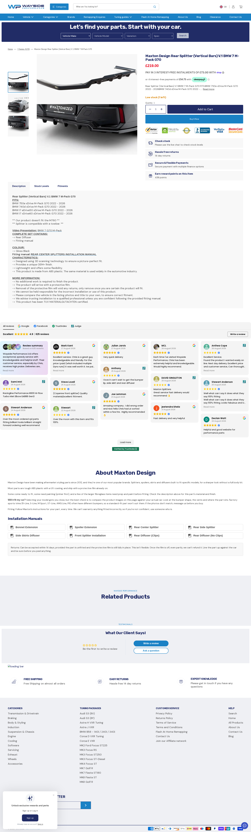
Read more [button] (8, 370)
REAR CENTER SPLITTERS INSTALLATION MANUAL (63, 254)
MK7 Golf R (86, 768)
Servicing (13, 750)
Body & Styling (17, 722)
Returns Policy (164, 718)
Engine (12, 736)
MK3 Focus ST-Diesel (92, 759)
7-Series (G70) (23, 49)
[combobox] (116, 6)
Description (19, 186)
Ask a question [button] (151, 650)
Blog (231, 736)
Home (10, 49)
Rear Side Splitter (204, 527)
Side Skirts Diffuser (28, 535)
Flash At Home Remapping (172, 732)
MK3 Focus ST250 (91, 754)
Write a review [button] (237, 334)
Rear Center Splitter (146, 527)
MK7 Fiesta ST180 (90, 772)
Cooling (12, 741)
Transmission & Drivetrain (23, 713)
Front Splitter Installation (90, 535)
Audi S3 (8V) (87, 713)
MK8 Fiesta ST (88, 777)
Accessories (15, 763)
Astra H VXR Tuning (91, 722)
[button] (233, 7)
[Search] (155, 7)
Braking (12, 718)
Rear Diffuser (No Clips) (208, 535)
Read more (208, 89)
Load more (125, 442)
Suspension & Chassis (21, 732)
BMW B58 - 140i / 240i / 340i (97, 732)
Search (183, 35)
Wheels (12, 759)
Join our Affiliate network (171, 741)
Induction (13, 727)
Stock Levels (41, 186)
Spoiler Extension (86, 527)
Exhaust (12, 754)
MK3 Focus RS (88, 750)
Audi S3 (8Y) (87, 718)
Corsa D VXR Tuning (92, 736)
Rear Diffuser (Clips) (146, 535)
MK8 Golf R (86, 782)
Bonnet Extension (27, 527)
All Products (235, 722)
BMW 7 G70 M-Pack (50, 230)
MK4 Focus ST (88, 763)
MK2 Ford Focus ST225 (93, 745)
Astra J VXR (87, 727)
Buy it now (194, 119)
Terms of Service (166, 722)
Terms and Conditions (169, 727)
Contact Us (163, 736)
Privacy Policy (164, 713)
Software (13, 745)
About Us (234, 727)
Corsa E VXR (87, 741)
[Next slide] (18, 143)
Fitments (63, 186)
